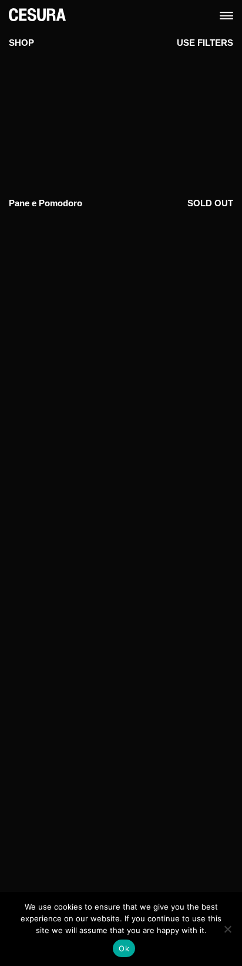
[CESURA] (37, 14)
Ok (124, 948)
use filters (205, 43)
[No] (227, 929)
